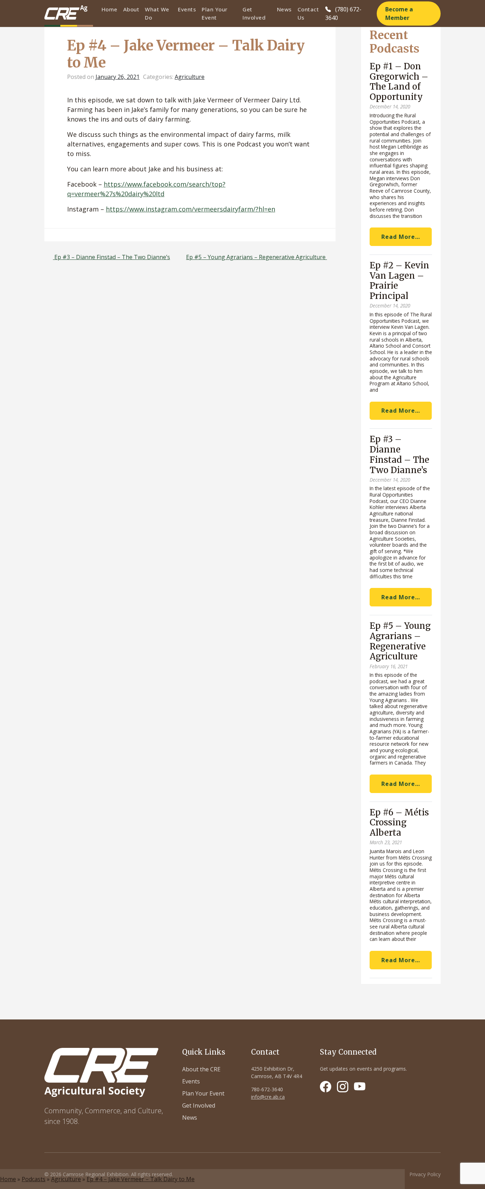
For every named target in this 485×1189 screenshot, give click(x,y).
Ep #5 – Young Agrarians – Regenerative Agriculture (256, 257)
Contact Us (308, 13)
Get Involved (254, 13)
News (284, 9)
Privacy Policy (425, 1174)
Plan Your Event (215, 13)
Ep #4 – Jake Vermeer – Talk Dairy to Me (141, 1179)
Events (187, 9)
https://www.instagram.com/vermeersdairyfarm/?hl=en (190, 209)
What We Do (157, 13)
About (131, 9)
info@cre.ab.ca (268, 1096)
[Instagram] (342, 1086)
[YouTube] (359, 1086)
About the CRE (201, 1069)
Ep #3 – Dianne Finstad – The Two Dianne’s (111, 257)
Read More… (400, 237)
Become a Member (399, 13)
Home (110, 9)
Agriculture (66, 1179)
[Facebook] (325, 1086)
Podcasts (33, 1179)
